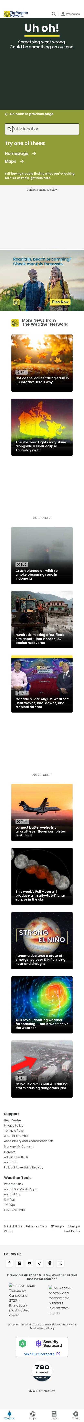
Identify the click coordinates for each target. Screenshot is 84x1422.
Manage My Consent (19, 1146)
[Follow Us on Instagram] (19, 1263)
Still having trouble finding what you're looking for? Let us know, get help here (40, 176)
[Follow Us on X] (60, 1263)
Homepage (17, 153)
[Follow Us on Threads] (50, 1263)
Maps (10, 161)
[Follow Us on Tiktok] (40, 1263)
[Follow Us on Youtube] (29, 1263)
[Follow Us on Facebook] (9, 1263)
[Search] (54, 14)
